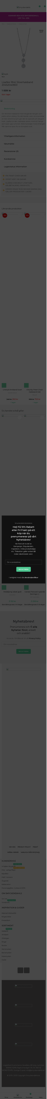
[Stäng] (44, 513)
